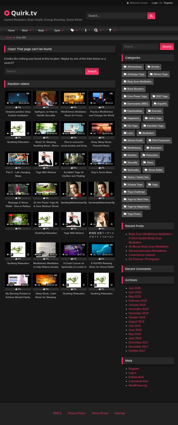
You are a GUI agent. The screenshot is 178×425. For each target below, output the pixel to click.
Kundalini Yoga (155, 125)
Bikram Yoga (161, 74)
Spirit (57, 30)
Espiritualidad (134, 110)
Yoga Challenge (136, 191)
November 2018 (138, 313)
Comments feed (138, 381)
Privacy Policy (76, 413)
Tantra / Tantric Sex (138, 177)
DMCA (57, 413)
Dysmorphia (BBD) (137, 103)
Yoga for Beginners (137, 206)
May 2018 (135, 334)
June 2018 (135, 329)
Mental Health (135, 140)
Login (155, 2)
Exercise (156, 110)
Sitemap (120, 413)
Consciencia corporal (142, 254)
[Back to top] (167, 414)
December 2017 (138, 342)
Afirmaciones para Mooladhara (148, 250)
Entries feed (136, 377)
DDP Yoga (162, 96)
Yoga (154, 184)
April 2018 (135, 338)
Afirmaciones (134, 66)
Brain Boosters (135, 88)
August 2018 (136, 321)
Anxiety (155, 66)
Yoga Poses (133, 213)
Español (161, 103)
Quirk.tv (23, 13)
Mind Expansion (161, 140)
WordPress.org (138, 385)
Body (41, 30)
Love (130, 133)
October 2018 (137, 317)
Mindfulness (134, 147)
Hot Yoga (132, 125)
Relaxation (152, 155)
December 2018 (138, 309)
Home (11, 30)
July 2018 (135, 325)
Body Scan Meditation (139, 81)
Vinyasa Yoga (134, 184)
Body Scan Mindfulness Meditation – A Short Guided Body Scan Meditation (151, 238)
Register (168, 2)
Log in (132, 372)
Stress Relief (155, 169)
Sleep (150, 162)
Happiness (133, 118)
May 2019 (135, 296)
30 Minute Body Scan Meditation (149, 246)
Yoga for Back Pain (137, 199)
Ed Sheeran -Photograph (144, 259)
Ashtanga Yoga (135, 74)
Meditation (148, 133)
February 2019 (138, 300)
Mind (24, 30)
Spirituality (133, 169)
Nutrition (132, 155)
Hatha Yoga (155, 118)
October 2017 (137, 350)
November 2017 (138, 346)
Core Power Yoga (137, 96)
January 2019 (137, 304)
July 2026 (135, 288)
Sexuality (132, 162)
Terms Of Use (100, 413)
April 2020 (135, 292)
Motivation (155, 147)
